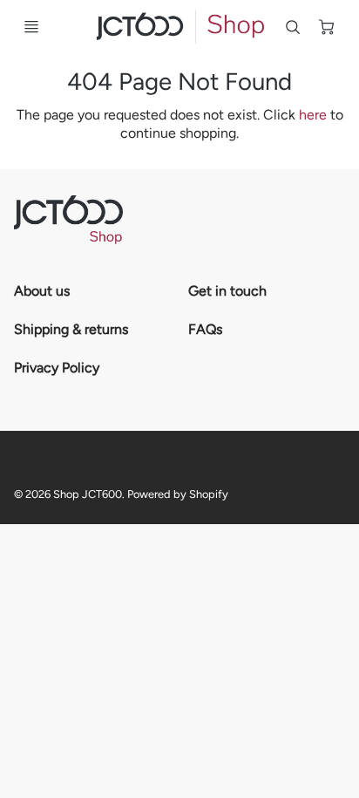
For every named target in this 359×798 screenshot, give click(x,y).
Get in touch (227, 291)
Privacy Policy (56, 367)
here (313, 114)
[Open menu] (31, 27)
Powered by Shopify (177, 494)
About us (42, 291)
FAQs (205, 329)
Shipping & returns (71, 329)
